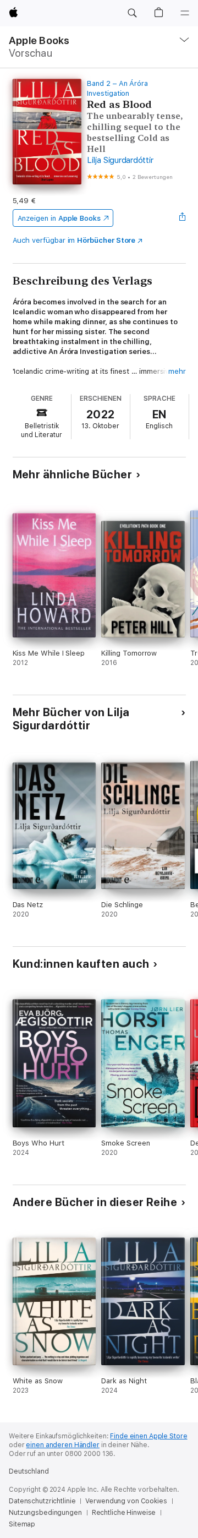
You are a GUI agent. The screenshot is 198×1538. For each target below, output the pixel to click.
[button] (132, 13)
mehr (177, 371)
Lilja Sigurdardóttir (120, 160)
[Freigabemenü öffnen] (182, 218)
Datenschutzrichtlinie (42, 1501)
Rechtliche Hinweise (124, 1513)
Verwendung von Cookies (126, 1501)
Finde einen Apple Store (148, 1436)
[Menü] (185, 13)
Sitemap (22, 1524)
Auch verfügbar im (74, 240)
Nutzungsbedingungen (45, 1513)
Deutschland (29, 1471)
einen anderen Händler (62, 1445)
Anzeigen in (59, 218)
